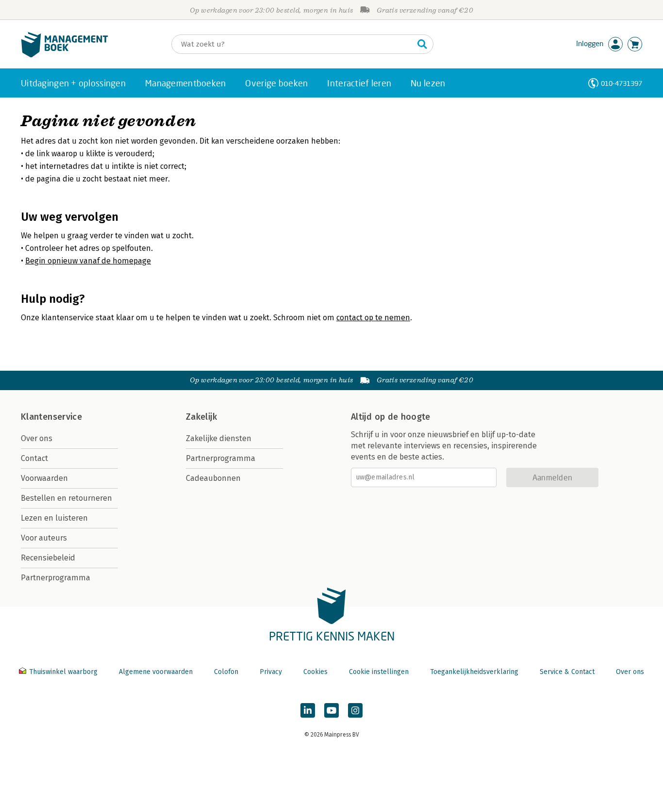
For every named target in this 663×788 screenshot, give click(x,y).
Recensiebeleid (48, 557)
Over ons (36, 438)
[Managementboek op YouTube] (331, 710)
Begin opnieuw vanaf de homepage (88, 260)
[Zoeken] (422, 44)
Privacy (271, 672)
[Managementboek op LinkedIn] (307, 710)
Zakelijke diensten (218, 438)
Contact (34, 458)
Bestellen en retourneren (66, 498)
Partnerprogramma (55, 577)
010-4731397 (621, 83)
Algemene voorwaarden (156, 672)
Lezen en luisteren (54, 518)
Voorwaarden (44, 478)
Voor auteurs (44, 537)
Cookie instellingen (379, 672)
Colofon (226, 672)
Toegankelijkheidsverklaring (474, 672)
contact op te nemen (373, 317)
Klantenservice (51, 416)
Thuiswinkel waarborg (63, 672)
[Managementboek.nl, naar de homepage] (64, 55)
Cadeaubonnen (213, 478)
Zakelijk (201, 416)
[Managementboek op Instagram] (355, 710)
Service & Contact (567, 672)
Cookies (315, 672)
